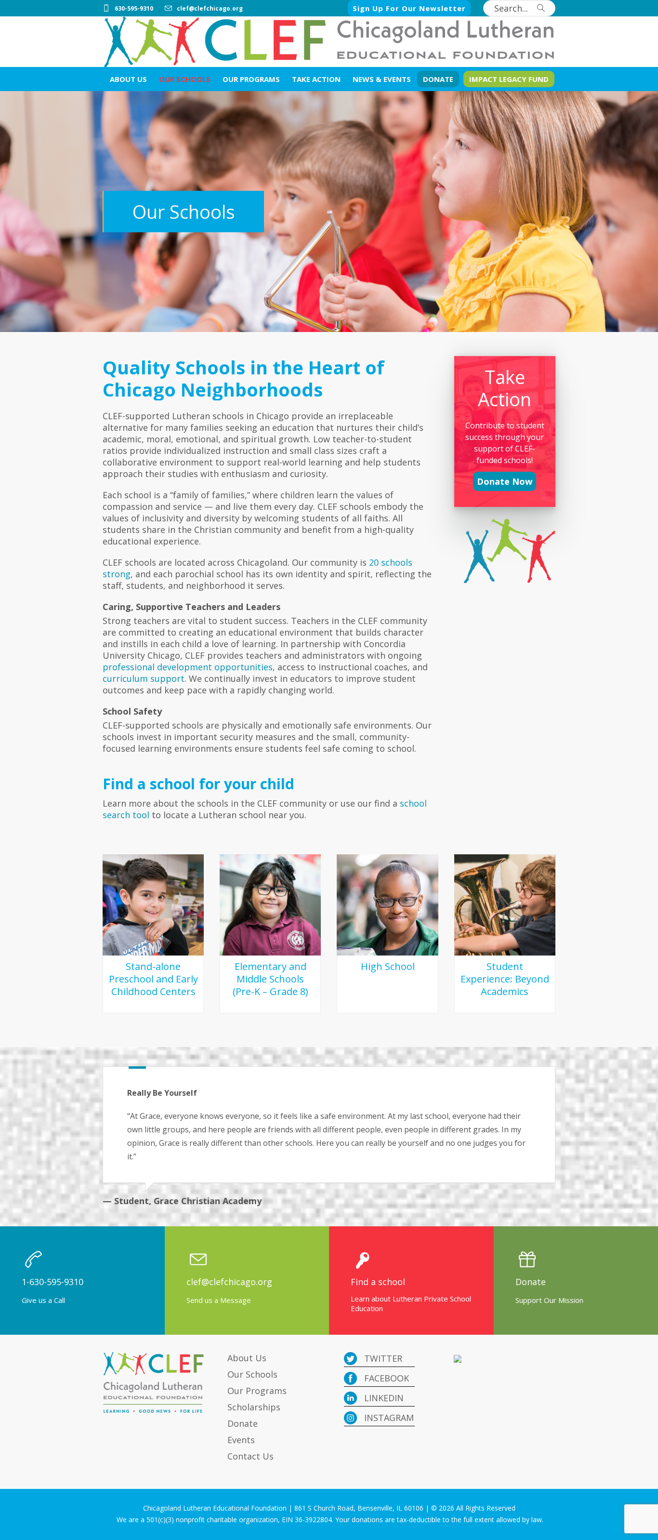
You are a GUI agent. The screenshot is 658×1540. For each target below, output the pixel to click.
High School (388, 966)
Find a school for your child (198, 784)
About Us (246, 1358)
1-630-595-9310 (52, 1282)
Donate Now (504, 481)
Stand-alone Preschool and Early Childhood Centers (153, 979)
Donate (530, 1282)
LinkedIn (383, 1398)
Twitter (382, 1358)
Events (241, 1440)
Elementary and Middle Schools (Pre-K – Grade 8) (270, 979)
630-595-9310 (134, 8)
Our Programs (257, 1390)
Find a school (378, 1282)
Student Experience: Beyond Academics (505, 979)
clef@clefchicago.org (210, 8)
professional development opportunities (188, 667)
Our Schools (252, 1374)
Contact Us (250, 1456)
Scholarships (253, 1407)
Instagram (388, 1417)
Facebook (385, 1378)
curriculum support (143, 678)
